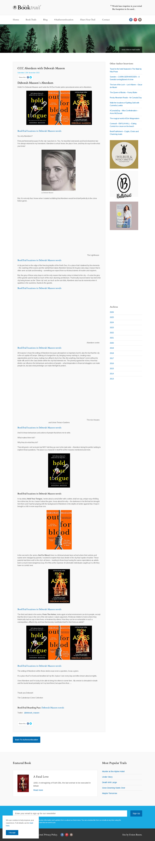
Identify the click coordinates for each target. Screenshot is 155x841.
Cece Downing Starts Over (113, 788)
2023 (112, 328)
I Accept (12, 832)
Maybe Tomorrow (109, 793)
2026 (112, 312)
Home (16, 19)
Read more (38, 790)
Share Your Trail (87, 19)
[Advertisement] (124, 266)
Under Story (107, 777)
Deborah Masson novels (53, 707)
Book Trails (31, 19)
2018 (112, 353)
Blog (45, 19)
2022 (112, 333)
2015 (112, 369)
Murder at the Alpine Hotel (113, 771)
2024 (112, 322)
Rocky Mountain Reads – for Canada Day (126, 98)
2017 (112, 358)
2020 (112, 343)
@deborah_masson (31, 713)
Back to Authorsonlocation (26, 740)
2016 (112, 363)
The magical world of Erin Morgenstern (124, 118)
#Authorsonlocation (63, 19)
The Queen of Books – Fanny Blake (123, 92)
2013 (112, 379)
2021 (112, 338)
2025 (112, 317)
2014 (112, 374)
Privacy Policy (50, 834)
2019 (112, 348)
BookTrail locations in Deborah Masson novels (39, 131)
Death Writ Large (109, 782)
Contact (106, 19)
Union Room (135, 834)
